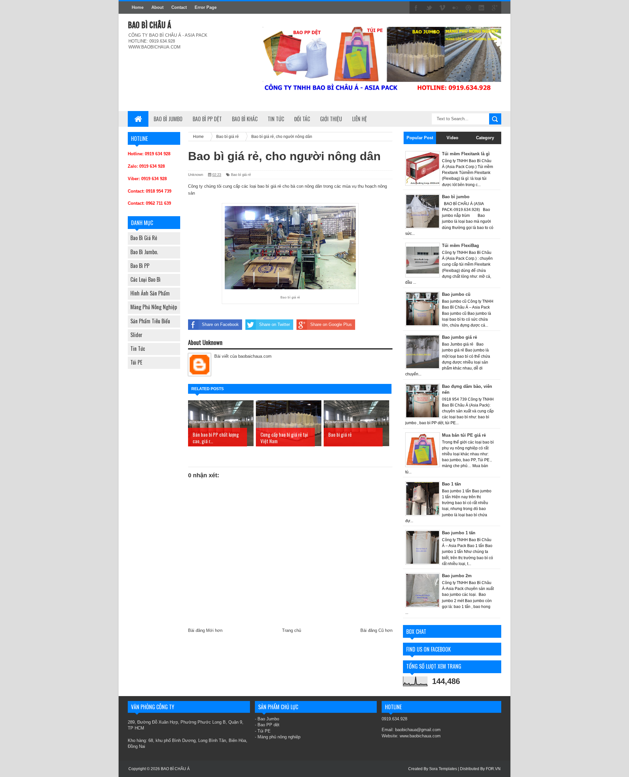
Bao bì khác (244, 119)
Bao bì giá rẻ (143, 238)
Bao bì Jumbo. (144, 252)
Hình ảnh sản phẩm (150, 293)
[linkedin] (481, 7)
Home (137, 7)
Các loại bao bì (145, 279)
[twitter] (429, 7)
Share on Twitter (274, 324)
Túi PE (136, 362)
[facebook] (416, 7)
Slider (136, 335)
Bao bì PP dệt (207, 119)
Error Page (206, 7)
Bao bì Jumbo (168, 119)
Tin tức (137, 348)
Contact (179, 7)
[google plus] (494, 7)
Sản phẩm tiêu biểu (150, 321)
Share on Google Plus (331, 324)
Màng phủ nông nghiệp (153, 307)
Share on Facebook (220, 324)
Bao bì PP (139, 266)
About (157, 7)
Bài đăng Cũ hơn (376, 630)
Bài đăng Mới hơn (205, 630)
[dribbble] (468, 7)
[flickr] (455, 7)
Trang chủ (291, 630)
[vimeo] (442, 7)
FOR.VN (493, 769)
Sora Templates (443, 769)
